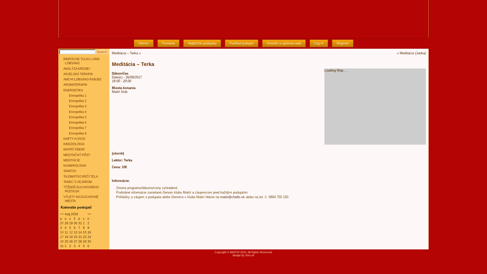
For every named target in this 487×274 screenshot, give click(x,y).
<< (62, 214)
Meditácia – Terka (125, 53)
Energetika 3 (77, 106)
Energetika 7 (77, 128)
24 (62, 241)
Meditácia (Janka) (413, 53)
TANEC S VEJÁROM (77, 182)
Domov (143, 43)
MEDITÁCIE (71, 160)
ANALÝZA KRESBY (76, 69)
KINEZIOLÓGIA (73, 144)
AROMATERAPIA (75, 85)
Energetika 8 (77, 133)
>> (89, 214)
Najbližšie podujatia (202, 43)
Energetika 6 (77, 122)
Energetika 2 (77, 101)
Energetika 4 (77, 112)
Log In (318, 43)
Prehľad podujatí (242, 43)
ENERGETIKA (73, 90)
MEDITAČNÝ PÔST (76, 155)
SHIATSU (69, 171)
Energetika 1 (77, 95)
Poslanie (168, 43)
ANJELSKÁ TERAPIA (78, 74)
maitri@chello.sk (232, 197)
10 (62, 232)
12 (71, 232)
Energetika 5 (77, 117)
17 (62, 237)
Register (343, 43)
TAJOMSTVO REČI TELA (80, 176)
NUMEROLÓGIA (74, 165)
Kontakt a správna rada (284, 43)
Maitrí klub (119, 92)
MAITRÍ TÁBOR (74, 149)
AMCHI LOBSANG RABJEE (82, 79)
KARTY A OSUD (74, 139)
